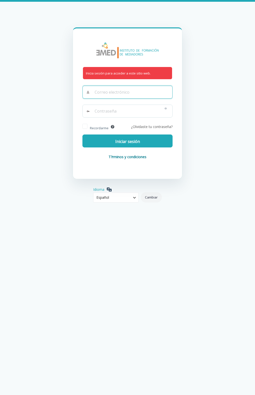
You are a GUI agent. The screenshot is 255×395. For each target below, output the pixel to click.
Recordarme (99, 128)
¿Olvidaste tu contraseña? (152, 126)
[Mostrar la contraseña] (166, 109)
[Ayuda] (113, 127)
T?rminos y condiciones (127, 156)
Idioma (98, 189)
